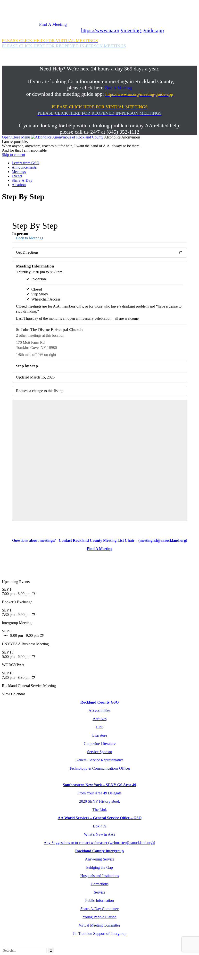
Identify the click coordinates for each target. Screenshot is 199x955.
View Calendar (13, 694)
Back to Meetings (29, 238)
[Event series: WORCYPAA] (33, 656)
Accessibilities (99, 710)
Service (99, 892)
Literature (99, 735)
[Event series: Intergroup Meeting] (33, 614)
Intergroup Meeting (17, 623)
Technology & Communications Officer (99, 768)
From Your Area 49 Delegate (99, 793)
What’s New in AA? (99, 834)
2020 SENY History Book (99, 801)
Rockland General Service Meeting (29, 686)
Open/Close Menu (16, 137)
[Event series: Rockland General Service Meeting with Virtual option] (33, 677)
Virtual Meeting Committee (99, 925)
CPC (99, 727)
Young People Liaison (99, 917)
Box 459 (99, 826)
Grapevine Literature (100, 743)
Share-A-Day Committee (99, 909)
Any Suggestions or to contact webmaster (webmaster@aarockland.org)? (99, 843)
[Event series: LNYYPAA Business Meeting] (41, 635)
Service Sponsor (99, 752)
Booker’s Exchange (17, 602)
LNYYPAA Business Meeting (25, 644)
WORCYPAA (13, 665)
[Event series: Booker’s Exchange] (33, 594)
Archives (100, 719)
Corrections (99, 884)
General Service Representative (99, 760)
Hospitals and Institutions (99, 876)
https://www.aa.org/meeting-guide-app (122, 30)
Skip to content (13, 155)
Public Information (99, 900)
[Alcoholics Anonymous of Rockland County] (67, 137)
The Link (99, 810)
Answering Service (99, 859)
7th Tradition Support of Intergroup (99, 933)
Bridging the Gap (99, 867)
